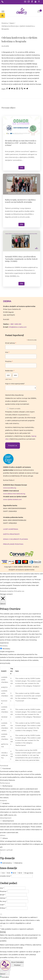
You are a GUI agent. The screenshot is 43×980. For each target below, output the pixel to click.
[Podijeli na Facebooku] (7, 89)
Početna (5, 23)
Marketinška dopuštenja (14, 395)
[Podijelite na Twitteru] (9, 89)
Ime (7, 352)
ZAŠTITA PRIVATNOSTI (11, 534)
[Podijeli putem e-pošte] (12, 89)
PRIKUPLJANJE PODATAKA (13, 544)
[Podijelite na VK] (24, 89)
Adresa (3, 898)
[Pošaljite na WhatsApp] (19, 89)
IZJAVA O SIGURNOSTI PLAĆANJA (15, 539)
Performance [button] (5, 783)
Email (2, 895)
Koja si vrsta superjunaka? (15, 384)
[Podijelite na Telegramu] (27, 89)
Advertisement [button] (5, 818)
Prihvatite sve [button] (19, 591)
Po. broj (3, 901)
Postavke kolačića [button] (6, 591)
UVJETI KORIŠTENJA (10, 529)
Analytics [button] (3, 800)
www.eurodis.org (9, 488)
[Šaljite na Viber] (22, 89)
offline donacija (20, 957)
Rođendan (9, 371)
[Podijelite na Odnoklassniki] (17, 89)
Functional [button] (4, 766)
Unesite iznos (5, 876)
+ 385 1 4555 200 (15, 324)
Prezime (9, 361)
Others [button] (2, 835)
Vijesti (11, 23)
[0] (38, 11)
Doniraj (3, 932)
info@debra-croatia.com (18, 327)
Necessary (6, 649)
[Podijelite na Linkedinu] (14, 89)
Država (3, 908)
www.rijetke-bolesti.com (12, 499)
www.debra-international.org (14, 494)
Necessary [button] (4, 646)
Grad (2, 905)
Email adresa (10, 343)
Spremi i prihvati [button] (6, 850)
